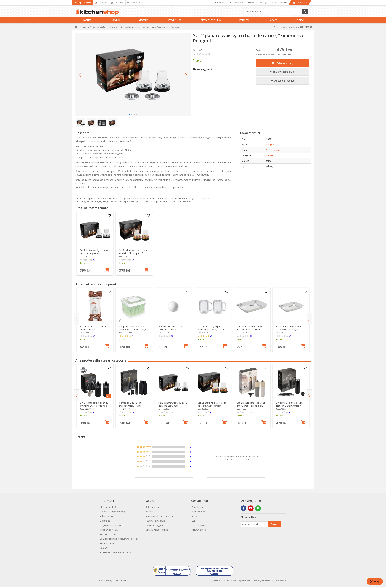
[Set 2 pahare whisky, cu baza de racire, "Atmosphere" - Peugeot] (134, 229)
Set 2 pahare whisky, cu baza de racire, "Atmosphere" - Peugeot (133, 253)
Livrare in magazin (154, 525)
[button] (80, 75)
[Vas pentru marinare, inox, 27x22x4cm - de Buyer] (291, 306)
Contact (300, 20)
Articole (149, 511)
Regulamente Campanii (111, 525)
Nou (108, 396)
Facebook (243, 508)
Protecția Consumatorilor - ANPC (116, 552)
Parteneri (244, 20)
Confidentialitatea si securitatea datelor (119, 538)
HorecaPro (135, 2)
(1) (211, 336)
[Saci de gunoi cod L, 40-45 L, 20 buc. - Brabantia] (95, 306)
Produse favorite (199, 525)
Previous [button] (76, 319)
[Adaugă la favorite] (109, 215)
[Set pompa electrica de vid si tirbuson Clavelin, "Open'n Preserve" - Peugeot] (291, 382)
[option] (95, 243)
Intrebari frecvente (109, 529)
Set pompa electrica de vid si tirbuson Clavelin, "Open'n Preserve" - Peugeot (290, 405)
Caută (305, 11)
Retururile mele (198, 529)
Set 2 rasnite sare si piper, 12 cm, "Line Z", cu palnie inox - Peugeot (94, 405)
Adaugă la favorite (284, 80)
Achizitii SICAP (107, 516)
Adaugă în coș (284, 63)
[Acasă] (76, 27)
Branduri (115, 20)
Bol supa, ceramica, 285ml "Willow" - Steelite (171, 328)
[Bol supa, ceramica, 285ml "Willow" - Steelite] (173, 306)
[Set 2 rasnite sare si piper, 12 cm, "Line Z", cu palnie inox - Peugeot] (95, 382)
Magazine (144, 20)
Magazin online (84, 2)
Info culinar (119, 2)
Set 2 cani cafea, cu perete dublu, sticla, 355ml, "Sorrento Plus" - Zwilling (212, 329)
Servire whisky (273, 150)
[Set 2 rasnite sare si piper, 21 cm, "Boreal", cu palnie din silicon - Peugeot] (251, 382)
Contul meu (197, 507)
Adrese (194, 516)
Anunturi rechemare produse (160, 516)
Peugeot (270, 144)
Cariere (273, 20)
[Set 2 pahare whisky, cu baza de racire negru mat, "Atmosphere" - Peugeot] (95, 229)
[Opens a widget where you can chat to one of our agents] (374, 581)
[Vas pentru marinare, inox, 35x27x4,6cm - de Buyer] (251, 306)
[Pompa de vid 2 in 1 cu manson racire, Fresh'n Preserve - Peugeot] (134, 382)
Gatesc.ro (102, 2)
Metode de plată (108, 507)
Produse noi (175, 20)
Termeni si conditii (109, 534)
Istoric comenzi (198, 511)
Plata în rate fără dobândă (112, 511)
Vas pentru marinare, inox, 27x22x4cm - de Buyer (289, 328)
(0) (94, 259)
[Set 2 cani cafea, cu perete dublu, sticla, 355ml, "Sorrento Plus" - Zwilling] (212, 306)
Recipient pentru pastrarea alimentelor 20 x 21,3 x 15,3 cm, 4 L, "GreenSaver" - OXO (133, 329)
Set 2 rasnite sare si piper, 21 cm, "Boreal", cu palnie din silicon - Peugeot (251, 405)
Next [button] (309, 319)
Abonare (274, 524)
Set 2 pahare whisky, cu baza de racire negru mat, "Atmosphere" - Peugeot (94, 253)
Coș (193, 520)
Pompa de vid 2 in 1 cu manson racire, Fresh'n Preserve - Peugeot (130, 405)
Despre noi (105, 520)
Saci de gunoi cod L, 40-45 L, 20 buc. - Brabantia (94, 328)
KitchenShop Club (211, 20)
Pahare (269, 155)
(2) (133, 336)
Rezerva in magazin (283, 72)
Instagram (258, 508)
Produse (86, 20)
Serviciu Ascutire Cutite (157, 529)
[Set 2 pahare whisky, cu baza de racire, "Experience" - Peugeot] (133, 74)
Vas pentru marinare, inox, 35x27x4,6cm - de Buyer (250, 328)
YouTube (251, 508)
